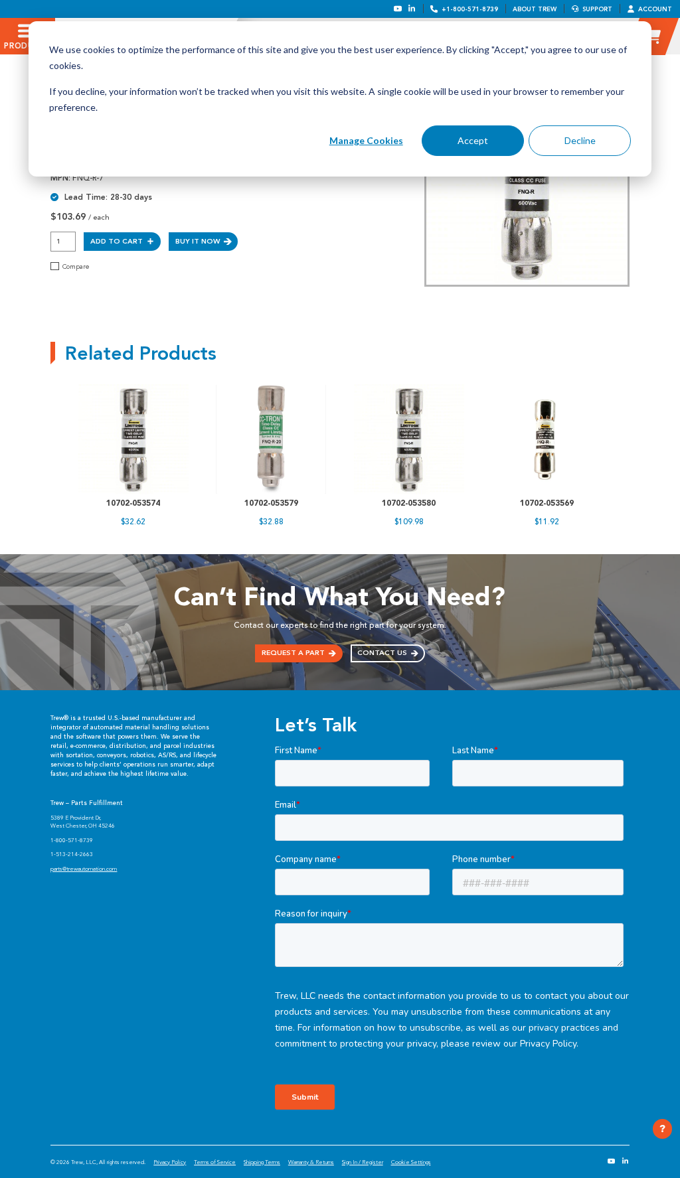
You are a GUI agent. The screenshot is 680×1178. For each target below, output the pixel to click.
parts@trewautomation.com (83, 868)
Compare (75, 267)
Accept (473, 140)
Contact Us (382, 652)
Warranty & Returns (311, 1162)
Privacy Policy (169, 1162)
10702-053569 (547, 503)
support (597, 9)
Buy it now (197, 241)
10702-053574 (133, 503)
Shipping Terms (262, 1162)
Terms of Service (215, 1162)
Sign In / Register (362, 1162)
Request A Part (293, 652)
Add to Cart (116, 241)
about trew (534, 9)
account (655, 9)
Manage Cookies (366, 140)
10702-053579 (271, 503)
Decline (580, 140)
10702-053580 (409, 503)
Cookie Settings (411, 1162)
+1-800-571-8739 (470, 9)
